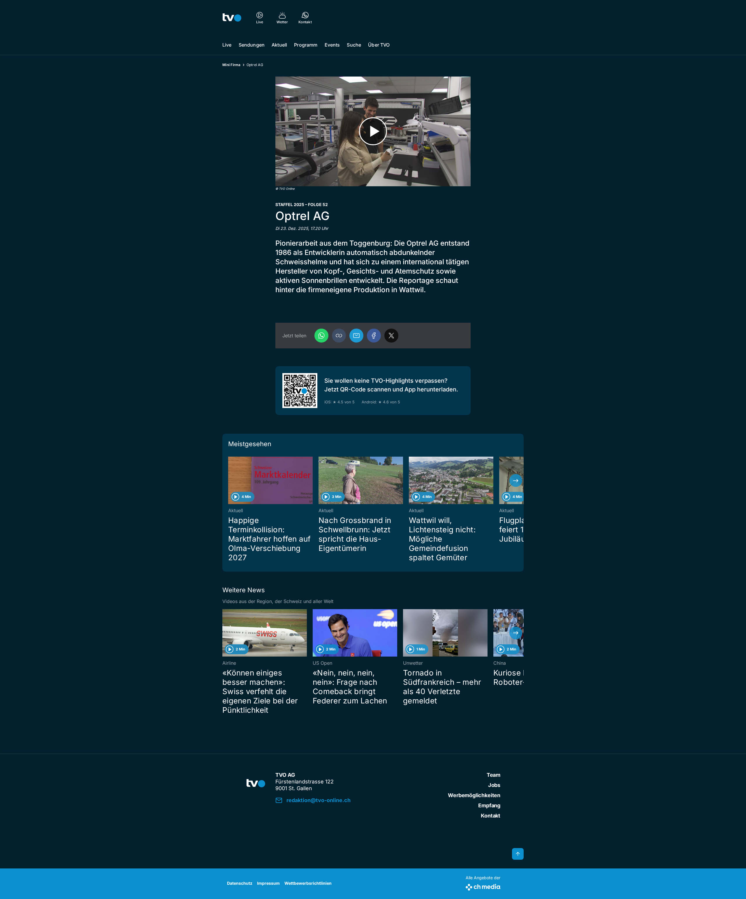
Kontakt (490, 816)
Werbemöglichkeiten (474, 795)
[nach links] (230, 480)
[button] (339, 336)
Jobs (494, 785)
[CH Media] (483, 886)
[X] (391, 336)
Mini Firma (231, 65)
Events (332, 45)
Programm (305, 45)
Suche (354, 45)
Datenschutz (239, 883)
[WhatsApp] (321, 336)
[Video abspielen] (373, 131)
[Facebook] (374, 336)
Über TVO (379, 45)
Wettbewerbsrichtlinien (308, 883)
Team (493, 775)
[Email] (356, 336)
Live (227, 45)
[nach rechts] (515, 480)
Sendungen (252, 45)
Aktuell (279, 45)
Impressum (268, 883)
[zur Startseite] (232, 17)
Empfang (489, 805)
